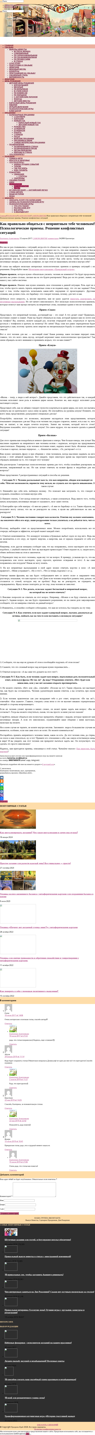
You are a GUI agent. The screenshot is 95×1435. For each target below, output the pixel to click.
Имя (1, 1200)
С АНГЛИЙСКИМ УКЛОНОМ (26, 97)
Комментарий (6, 1196)
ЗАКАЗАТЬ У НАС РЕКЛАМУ (17, 5)
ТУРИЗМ (17, 166)
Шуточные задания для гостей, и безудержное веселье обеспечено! (38, 1239)
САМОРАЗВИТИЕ (21, 186)
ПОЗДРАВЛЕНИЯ (16, 144)
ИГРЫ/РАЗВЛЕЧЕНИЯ (18, 107)
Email (2, 1205)
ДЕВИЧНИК (14, 67)
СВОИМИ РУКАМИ (17, 180)
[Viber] (47, 795)
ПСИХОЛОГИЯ (15, 184)
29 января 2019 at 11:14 (14, 1057)
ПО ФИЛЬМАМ (20, 95)
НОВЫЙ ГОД (19, 121)
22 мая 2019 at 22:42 (17, 1121)
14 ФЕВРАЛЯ (19, 129)
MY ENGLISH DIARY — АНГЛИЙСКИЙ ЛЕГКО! (28, 190)
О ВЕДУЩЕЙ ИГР (21, 212)
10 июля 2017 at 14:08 (14, 1015)
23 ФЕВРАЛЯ (19, 131)
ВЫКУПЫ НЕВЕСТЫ (18, 49)
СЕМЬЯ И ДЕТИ (16, 158)
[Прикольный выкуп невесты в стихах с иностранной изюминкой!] (11, 1252)
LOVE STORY (14, 63)
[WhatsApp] (47, 788)
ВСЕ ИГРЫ (18, 210)
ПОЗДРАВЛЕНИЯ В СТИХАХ (26, 146)
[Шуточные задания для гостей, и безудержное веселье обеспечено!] (11, 1235)
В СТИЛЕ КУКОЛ (21, 91)
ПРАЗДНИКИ (10, 113)
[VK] (47, 777)
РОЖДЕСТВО (19, 127)
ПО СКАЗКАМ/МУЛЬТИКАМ (25, 57)
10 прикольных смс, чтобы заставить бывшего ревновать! (34, 1274)
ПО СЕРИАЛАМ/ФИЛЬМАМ (25, 55)
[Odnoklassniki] (47, 781)
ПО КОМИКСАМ (20, 93)
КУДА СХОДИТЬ (20, 170)
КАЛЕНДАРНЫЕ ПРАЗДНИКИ (21, 115)
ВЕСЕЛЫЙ (18, 87)
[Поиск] (1, 1)
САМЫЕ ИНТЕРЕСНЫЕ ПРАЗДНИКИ (29, 143)
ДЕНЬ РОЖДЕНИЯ (13, 81)
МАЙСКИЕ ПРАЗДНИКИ (24, 139)
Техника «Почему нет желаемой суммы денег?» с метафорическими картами (39, 927)
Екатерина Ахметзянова (10, 238)
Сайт (2, 1209)
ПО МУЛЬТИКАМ (21, 89)
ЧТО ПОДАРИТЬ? (16, 154)
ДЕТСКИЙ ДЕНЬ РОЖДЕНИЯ (21, 83)
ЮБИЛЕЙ (13, 105)
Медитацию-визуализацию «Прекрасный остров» (51, 269)
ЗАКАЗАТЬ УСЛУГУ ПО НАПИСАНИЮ (25, 200)
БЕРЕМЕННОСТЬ (16, 77)
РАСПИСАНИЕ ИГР (22, 208)
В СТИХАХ (18, 61)
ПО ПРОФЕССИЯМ (22, 59)
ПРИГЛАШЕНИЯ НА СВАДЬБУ (22, 73)
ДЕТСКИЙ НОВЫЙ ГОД (28, 125)
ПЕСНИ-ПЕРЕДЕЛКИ (23, 150)
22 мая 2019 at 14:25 (13, 1100)
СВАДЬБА (9, 47)
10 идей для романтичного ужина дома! (25, 1398)
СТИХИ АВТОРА (16, 192)
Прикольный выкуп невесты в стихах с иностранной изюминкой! (38, 1256)
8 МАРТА (17, 133)
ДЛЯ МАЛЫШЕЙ (21, 85)
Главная (3, 216)
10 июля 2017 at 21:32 (18, 1036)
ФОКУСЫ (18, 99)
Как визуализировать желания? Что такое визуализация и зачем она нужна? (39, 832)
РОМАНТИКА (15, 172)
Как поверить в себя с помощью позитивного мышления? (29, 991)
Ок (27, 1434)
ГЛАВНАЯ (9, 45)
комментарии (53, 238)
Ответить (8, 1023)
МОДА (12, 196)
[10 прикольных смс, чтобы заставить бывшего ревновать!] (11, 1270)
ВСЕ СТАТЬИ (10, 7)
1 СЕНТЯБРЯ (19, 117)
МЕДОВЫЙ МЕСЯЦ (17, 69)
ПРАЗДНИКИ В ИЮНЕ (23, 141)
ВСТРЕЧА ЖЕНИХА (22, 51)
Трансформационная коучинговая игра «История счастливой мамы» (40, 1416)
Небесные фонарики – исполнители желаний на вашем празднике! (38, 1343)
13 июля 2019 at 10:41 (14, 1141)
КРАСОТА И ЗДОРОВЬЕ (19, 160)
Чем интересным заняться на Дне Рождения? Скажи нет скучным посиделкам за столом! (49, 1292)
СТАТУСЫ (23, 176)
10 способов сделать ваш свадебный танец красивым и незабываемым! (40, 1379)
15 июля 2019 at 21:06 (18, 1162)
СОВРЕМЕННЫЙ (21, 53)
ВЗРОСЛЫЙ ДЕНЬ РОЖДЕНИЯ (22, 103)
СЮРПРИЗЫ (19, 178)
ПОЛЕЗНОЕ (10, 156)
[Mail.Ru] (47, 791)
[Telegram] (47, 784)
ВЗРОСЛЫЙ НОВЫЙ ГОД (30, 123)
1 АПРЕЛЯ (18, 135)
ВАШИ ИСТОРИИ (16, 194)
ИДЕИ (11, 182)
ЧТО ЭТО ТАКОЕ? (21, 206)
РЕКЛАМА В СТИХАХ (23, 152)
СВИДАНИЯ (19, 174)
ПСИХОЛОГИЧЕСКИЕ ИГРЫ (21, 109)
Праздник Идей (14, 18)
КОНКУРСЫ (14, 71)
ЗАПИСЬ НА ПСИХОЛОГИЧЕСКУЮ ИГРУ (26, 202)
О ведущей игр (48, 764)
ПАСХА (17, 137)
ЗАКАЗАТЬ (9, 198)
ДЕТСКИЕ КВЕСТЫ (22, 101)
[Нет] (30, 1434)
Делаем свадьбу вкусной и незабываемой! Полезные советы (34, 1361)
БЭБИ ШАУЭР (15, 111)
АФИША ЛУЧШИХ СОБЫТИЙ (26, 164)
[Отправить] (47, 798)
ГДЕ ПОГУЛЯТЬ (20, 168)
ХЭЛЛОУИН (19, 119)
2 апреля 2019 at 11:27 (18, 1079)
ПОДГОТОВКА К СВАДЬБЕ (20, 65)
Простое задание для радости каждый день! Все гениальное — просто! (35, 863)
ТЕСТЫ (17, 188)
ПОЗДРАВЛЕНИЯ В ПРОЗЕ (25, 148)
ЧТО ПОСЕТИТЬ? (16, 162)
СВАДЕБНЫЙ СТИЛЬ (18, 75)
